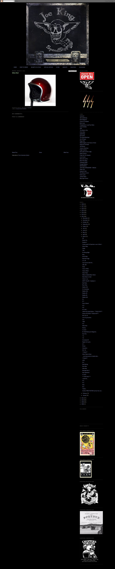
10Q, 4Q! (84, 264)
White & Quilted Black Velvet (89, 274)
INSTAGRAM (82, 67)
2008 (83, 404)
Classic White (85, 268)
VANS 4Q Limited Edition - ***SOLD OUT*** (92, 311)
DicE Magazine (83, 119)
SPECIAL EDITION (48, 67)
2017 (83, 206)
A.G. (83, 305)
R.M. (83, 384)
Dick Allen (84, 366)
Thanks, (84, 388)
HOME (15, 67)
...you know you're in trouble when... (90, 356)
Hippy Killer (82, 141)
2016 (83, 208)
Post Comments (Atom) (23, 155)
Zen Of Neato (83, 139)
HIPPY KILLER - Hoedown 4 (88, 281)
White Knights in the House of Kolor (88, 142)
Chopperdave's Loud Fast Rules (87, 125)
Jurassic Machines (84, 148)
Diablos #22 (85, 297)
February (85, 393)
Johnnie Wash (83, 176)
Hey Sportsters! (85, 372)
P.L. (83, 299)
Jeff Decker (82, 146)
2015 (83, 210)
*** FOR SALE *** (86, 376)
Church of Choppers (84, 121)
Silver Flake (85, 246)
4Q (83, 238)
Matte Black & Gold (86, 276)
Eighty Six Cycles (86, 342)
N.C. (83, 362)
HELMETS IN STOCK (36, 67)
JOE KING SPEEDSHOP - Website (88, 167)
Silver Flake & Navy (86, 354)
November (85, 220)
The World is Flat (84, 130)
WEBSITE (65, 67)
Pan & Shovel (85, 303)
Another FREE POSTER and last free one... (92, 390)
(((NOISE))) (82, 133)
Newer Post (14, 152)
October (85, 222)
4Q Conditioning (83, 117)
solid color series (21, 108)
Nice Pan (84, 333)
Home (40, 152)
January (85, 395)
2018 (83, 204)
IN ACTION (84, 256)
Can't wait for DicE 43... (87, 262)
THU (83, 250)
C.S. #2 (84, 260)
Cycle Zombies (83, 126)
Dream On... (85, 240)
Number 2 (84, 242)
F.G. (83, 323)
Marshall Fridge (85, 258)
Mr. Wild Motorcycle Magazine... (89, 331)
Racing (84, 327)
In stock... (84, 374)
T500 (83, 321)
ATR (81, 128)
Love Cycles (83, 157)
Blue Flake (84, 285)
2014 (83, 212)
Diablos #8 (84, 295)
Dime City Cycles (84, 158)
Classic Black (85, 270)
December (85, 218)
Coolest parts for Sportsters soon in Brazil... (92, 244)
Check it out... (85, 279)
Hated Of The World (84, 144)
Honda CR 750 (83, 171)
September (85, 224)
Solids (83, 248)
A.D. (83, 319)
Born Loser (82, 123)
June (84, 230)
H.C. (83, 382)
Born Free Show (83, 160)
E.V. (83, 344)
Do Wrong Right (85, 252)
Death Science (83, 153)
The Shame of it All (84, 173)
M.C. (83, 386)
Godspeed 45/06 (83, 162)
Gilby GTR (82, 169)
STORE (58, 67)
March (84, 236)
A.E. (83, 307)
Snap (83, 266)
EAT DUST (82, 135)
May (84, 232)
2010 (83, 400)
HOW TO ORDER (24, 67)
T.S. (83, 335)
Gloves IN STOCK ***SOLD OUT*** (90, 313)
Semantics (84, 348)
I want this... (85, 378)
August (84, 226)
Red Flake (84, 283)
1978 (83, 360)
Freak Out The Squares (85, 155)
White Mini (84, 325)
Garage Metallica (84, 164)
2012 (83, 216)
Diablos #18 (85, 291)
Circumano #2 (85, 340)
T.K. (83, 338)
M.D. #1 (84, 350)
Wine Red (15, 73)
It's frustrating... (85, 289)
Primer (83, 346)
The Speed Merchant (84, 137)
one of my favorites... (87, 317)
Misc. (83, 254)
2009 (83, 402)
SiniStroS (82, 116)
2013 (83, 214)
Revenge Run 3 (85, 370)
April (84, 234)
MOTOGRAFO (83, 165)
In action (84, 329)
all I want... (84, 309)
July (84, 228)
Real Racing (85, 364)
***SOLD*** (84, 352)
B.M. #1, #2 (85, 315)
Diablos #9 (84, 293)
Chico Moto (82, 132)
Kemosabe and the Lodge (85, 151)
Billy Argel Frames (84, 178)
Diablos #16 (85, 287)
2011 (83, 398)
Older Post (66, 152)
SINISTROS (73, 67)
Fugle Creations (83, 150)
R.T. (83, 301)
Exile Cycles (83, 174)
